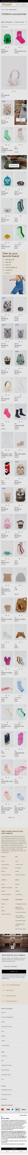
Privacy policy (23, 1115)
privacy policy (21, 1144)
